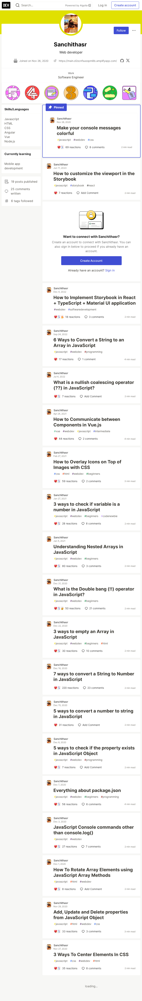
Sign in (110, 270)
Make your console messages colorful (89, 130)
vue (57, 431)
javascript (64, 139)
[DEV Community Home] (6, 5)
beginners (93, 473)
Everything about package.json (87, 790)
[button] (12, 92)
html (65, 473)
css (91, 139)
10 (94, 650)
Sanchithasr (64, 118)
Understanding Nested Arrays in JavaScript (88, 549)
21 (97, 608)
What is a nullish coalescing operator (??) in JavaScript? (93, 385)
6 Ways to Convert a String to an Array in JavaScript (88, 342)
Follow (121, 30)
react (91, 185)
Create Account (91, 261)
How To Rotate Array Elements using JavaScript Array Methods (93, 872)
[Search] (17, 5)
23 (95, 687)
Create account (125, 5)
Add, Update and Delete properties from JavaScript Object (90, 914)
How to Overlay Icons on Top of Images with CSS (87, 464)
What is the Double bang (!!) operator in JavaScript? (93, 591)
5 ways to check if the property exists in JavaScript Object (94, 750)
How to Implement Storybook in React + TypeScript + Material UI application (94, 300)
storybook (77, 185)
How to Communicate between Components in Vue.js (86, 422)
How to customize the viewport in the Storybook (94, 176)
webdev (79, 139)
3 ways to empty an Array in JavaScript (83, 634)
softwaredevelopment (82, 309)
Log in (102, 5)
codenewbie (109, 516)
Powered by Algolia (76, 5)
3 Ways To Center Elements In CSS (91, 954)
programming (93, 351)
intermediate (101, 431)
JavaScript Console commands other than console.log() (93, 829)
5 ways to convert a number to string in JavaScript (93, 713)
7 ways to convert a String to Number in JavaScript (93, 676)
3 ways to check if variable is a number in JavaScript (86, 506)
